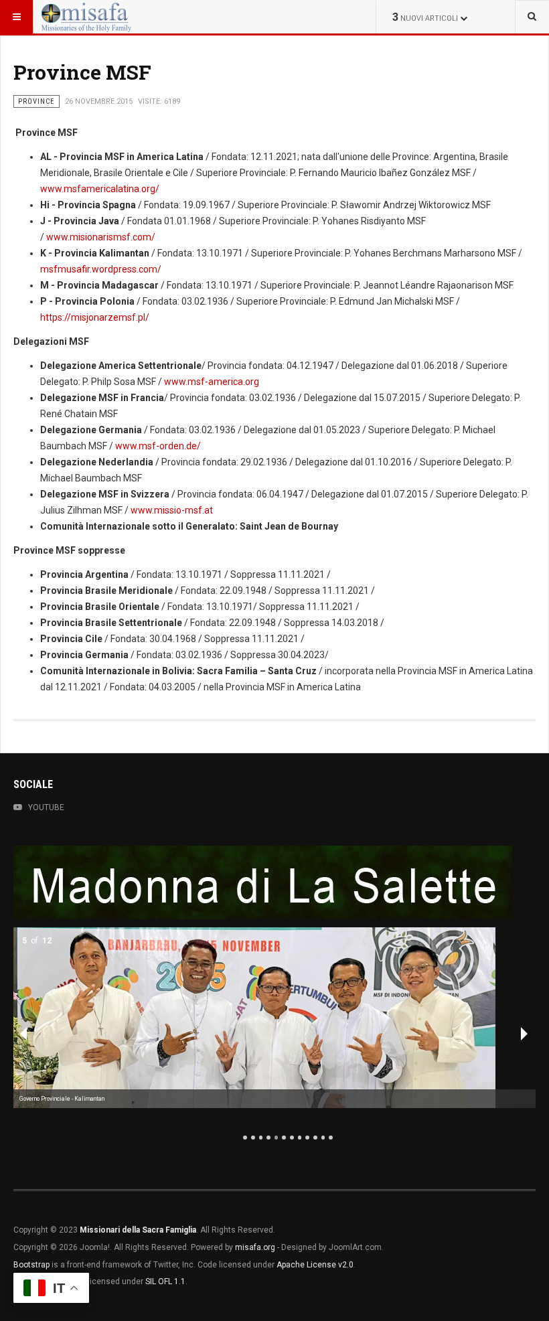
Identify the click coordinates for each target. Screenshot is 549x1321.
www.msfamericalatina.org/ (99, 188)
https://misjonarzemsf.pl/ (94, 317)
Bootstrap (31, 1264)
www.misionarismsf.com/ (100, 237)
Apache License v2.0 (315, 1264)
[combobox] (532, 16)
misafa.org (255, 1247)
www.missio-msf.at (172, 510)
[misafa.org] (86, 16)
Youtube (46, 807)
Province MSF (82, 72)
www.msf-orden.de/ (158, 446)
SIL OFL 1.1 (165, 1281)
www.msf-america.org (211, 381)
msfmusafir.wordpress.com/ (100, 269)
